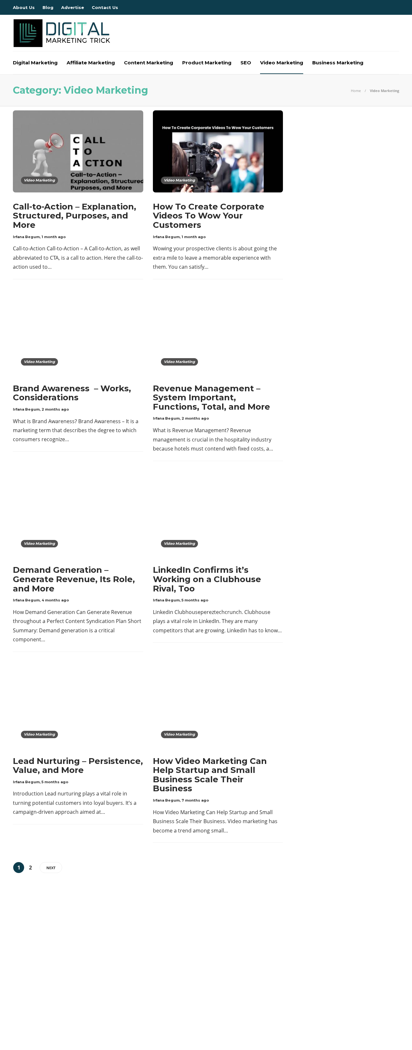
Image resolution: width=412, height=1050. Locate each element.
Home (356, 90)
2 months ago (55, 409)
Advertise (72, 7)
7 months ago (195, 800)
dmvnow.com (75, 961)
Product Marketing (206, 63)
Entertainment (75, 973)
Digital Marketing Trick (75, 950)
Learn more (301, 968)
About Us (24, 7)
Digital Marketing (35, 63)
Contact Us (105, 7)
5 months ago (195, 600)
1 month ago (54, 237)
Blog (47, 7)
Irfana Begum (26, 237)
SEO (245, 63)
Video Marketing (281, 63)
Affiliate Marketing (91, 63)
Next (50, 867)
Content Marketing (148, 63)
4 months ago (55, 600)
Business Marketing (337, 63)
